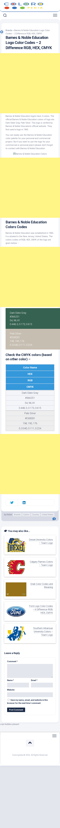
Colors (26, 514)
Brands (9, 30)
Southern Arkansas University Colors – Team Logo (43, 631)
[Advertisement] (30, 83)
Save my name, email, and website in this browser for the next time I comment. (27, 701)
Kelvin (9, 514)
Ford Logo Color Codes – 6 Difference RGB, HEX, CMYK (41, 609)
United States (47, 514)
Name (10, 680)
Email (34, 680)
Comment (12, 661)
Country (35, 514)
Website (11, 690)
